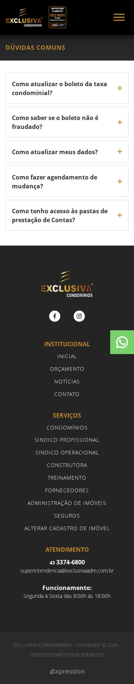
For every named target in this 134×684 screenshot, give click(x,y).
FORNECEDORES (67, 490)
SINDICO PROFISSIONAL (67, 439)
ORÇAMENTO (67, 368)
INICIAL (67, 356)
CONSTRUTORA (67, 465)
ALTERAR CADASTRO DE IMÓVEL (67, 528)
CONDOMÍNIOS (67, 427)
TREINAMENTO (67, 477)
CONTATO (67, 394)
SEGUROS (67, 515)
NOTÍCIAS (67, 381)
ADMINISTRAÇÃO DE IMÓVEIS (67, 502)
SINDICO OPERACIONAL (67, 452)
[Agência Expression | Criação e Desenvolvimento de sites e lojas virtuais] (67, 672)
